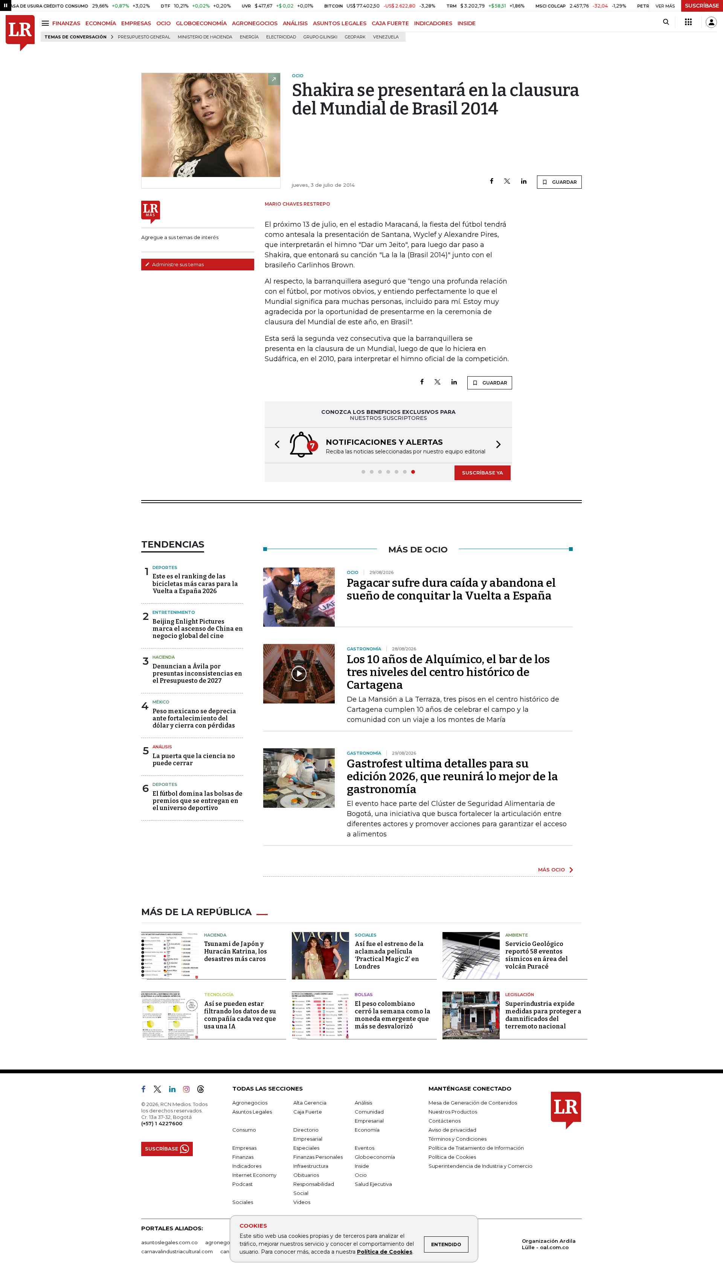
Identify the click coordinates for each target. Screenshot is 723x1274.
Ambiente (516, 935)
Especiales (306, 1148)
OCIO (163, 23)
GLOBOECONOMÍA (201, 23)
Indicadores (246, 1166)
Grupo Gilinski (320, 37)
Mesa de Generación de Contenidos (473, 1103)
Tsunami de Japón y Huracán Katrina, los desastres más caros (235, 951)
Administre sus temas (177, 264)
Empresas (244, 1148)
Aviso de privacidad (452, 1130)
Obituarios (306, 1175)
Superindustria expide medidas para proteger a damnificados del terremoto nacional (543, 1015)
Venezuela (386, 37)
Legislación (519, 994)
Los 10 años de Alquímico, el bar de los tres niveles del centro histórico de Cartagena (448, 672)
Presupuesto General (144, 37)
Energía (249, 37)
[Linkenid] (175, 1091)
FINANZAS (66, 23)
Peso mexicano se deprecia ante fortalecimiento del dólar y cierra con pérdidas (194, 718)
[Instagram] (189, 1091)
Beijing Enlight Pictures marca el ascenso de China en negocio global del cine (198, 628)
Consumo (244, 1130)
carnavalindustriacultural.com (177, 1251)
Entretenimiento (174, 612)
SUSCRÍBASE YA (482, 473)
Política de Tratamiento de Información (476, 1148)
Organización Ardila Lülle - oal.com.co (549, 1244)
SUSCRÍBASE (702, 5)
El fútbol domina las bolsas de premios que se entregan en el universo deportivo (198, 801)
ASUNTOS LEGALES (339, 23)
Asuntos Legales (252, 1112)
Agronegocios (249, 1103)
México (161, 702)
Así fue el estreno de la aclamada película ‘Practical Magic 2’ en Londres (389, 955)
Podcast (242, 1184)
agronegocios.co (226, 1242)
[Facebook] (491, 181)
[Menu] (46, 23)
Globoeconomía (375, 1157)
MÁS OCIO (551, 870)
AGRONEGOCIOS (255, 23)
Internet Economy (254, 1175)
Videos (301, 1202)
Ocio (361, 1175)
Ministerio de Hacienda (205, 37)
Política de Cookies (384, 1251)
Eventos (364, 1148)
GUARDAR (564, 182)
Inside (362, 1166)
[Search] (666, 22)
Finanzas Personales (318, 1157)
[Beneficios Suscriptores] (688, 22)
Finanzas (242, 1157)
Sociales (366, 935)
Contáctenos (445, 1121)
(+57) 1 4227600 (161, 1123)
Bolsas (364, 994)
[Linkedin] (523, 181)
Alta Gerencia (309, 1103)
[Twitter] (507, 181)
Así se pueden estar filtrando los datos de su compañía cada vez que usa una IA (240, 1015)
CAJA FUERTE (390, 23)
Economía (367, 1130)
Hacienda (164, 657)
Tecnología (218, 994)
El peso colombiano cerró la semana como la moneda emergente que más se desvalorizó (392, 1015)
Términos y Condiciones (458, 1139)
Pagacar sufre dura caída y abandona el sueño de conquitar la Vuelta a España (451, 589)
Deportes (165, 567)
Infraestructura (310, 1166)
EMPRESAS (136, 23)
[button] (275, 445)
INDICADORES (433, 23)
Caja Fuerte (307, 1112)
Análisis (162, 746)
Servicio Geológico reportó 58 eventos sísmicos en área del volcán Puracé (536, 955)
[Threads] (203, 1091)
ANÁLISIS (295, 23)
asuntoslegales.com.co (169, 1242)
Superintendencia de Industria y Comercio (480, 1166)
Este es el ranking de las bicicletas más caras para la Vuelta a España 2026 (195, 583)
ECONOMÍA (100, 23)
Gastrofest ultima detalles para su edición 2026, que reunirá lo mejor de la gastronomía (452, 776)
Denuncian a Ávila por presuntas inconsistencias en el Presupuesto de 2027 (197, 673)
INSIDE (467, 23)
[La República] (20, 33)
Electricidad (281, 37)
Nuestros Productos (453, 1112)
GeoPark (355, 37)
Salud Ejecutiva (373, 1184)
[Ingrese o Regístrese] (711, 22)
